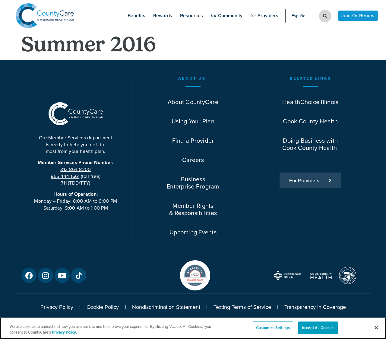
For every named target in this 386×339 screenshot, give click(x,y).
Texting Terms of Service (242, 307)
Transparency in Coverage (315, 307)
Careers (193, 159)
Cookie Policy (103, 307)
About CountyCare (193, 101)
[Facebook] (28, 275)
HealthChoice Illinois (310, 101)
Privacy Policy (56, 307)
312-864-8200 (75, 169)
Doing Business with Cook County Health (310, 144)
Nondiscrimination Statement (166, 307)
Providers (264, 15)
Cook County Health (310, 121)
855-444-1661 (65, 176)
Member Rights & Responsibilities (193, 209)
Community (226, 15)
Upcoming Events (193, 232)
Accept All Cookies (318, 328)
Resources (191, 15)
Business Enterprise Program (193, 183)
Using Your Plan (193, 121)
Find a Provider (193, 140)
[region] (193, 328)
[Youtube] (62, 275)
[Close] (376, 327)
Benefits (136, 15)
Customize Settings (273, 328)
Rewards (162, 15)
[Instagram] (45, 275)
